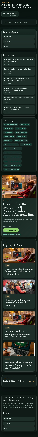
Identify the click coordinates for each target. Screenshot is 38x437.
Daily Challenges (21, 128)
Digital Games (8, 132)
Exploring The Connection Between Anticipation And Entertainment (19, 365)
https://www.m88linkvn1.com (12, 165)
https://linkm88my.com (11, 145)
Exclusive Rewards (21, 132)
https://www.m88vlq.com (11, 169)
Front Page (7, 22)
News (26, 22)
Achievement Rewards (10, 124)
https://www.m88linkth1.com (12, 161)
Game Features (21, 136)
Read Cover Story (11, 230)
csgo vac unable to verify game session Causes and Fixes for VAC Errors (17, 334)
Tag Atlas (17, 22)
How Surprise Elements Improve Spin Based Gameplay (17, 302)
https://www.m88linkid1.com (12, 153)
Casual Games (24, 124)
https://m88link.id (26, 145)
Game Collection (9, 136)
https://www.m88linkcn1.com (12, 149)
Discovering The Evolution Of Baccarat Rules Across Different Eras (19, 271)
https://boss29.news (21, 140)
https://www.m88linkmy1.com (12, 157)
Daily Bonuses (8, 128)
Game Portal (8, 140)
